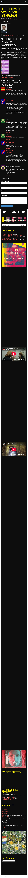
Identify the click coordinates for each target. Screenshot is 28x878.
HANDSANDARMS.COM (9, 798)
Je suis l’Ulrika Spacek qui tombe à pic (10, 239)
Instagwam (4, 813)
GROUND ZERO (11, 797)
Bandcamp (4, 807)
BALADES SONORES (11, 795)
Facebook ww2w (5, 811)
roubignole (10, 100)
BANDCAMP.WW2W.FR (6, 799)
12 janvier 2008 (9, 89)
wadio (3, 815)
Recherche (23, 225)
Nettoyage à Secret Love (7, 234)
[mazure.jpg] (4, 28)
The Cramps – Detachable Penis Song (9, 77)
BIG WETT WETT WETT (7, 238)
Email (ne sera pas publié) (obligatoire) (9, 185)
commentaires (11, 18)
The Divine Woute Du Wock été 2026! (9, 233)
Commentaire (4, 195)
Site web (3, 190)
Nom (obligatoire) (5, 181)
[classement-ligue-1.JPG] (5, 67)
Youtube (3, 827)
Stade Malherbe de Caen (10, 35)
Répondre (8, 97)
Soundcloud (4, 809)
